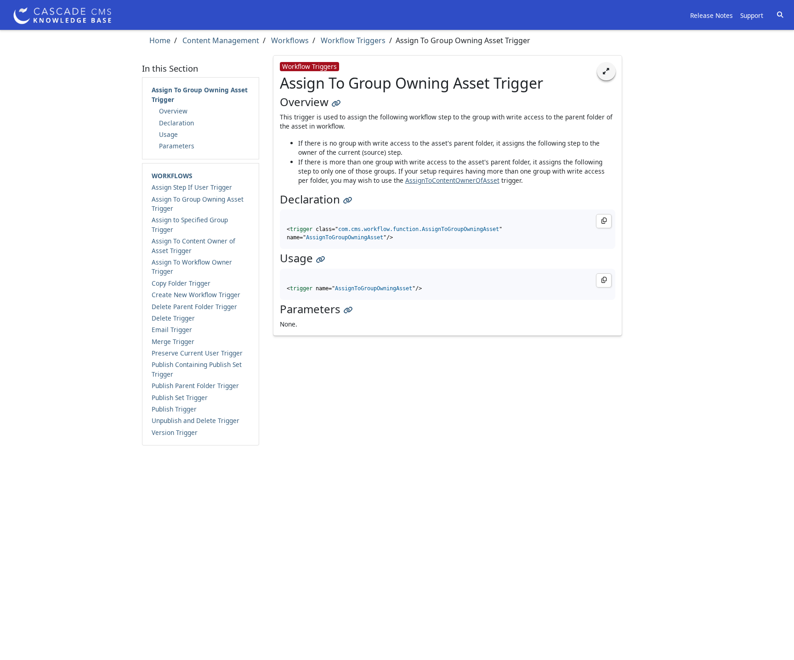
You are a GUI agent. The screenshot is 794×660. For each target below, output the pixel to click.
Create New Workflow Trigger (196, 294)
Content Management (220, 40)
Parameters (176, 145)
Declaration (176, 122)
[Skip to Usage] (320, 257)
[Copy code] (604, 221)
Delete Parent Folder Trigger (194, 306)
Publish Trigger (174, 409)
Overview (173, 111)
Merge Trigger (173, 341)
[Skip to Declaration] (347, 199)
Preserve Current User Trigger (197, 353)
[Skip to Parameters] (347, 308)
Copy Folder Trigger (181, 283)
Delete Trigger (173, 318)
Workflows (289, 40)
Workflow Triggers (352, 40)
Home (159, 40)
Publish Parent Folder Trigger (195, 385)
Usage (168, 134)
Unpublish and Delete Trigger (195, 420)
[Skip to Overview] (335, 101)
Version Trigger (175, 432)
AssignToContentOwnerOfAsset (452, 180)
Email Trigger (172, 329)
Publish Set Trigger (180, 397)
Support (751, 15)
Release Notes (711, 15)
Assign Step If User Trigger (192, 187)
